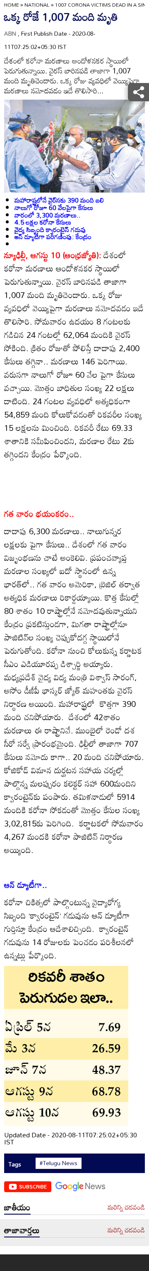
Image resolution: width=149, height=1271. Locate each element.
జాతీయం (17, 1207)
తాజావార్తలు (22, 1230)
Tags (14, 1164)
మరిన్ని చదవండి (126, 1207)
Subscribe (33, 1186)
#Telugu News (58, 1163)
